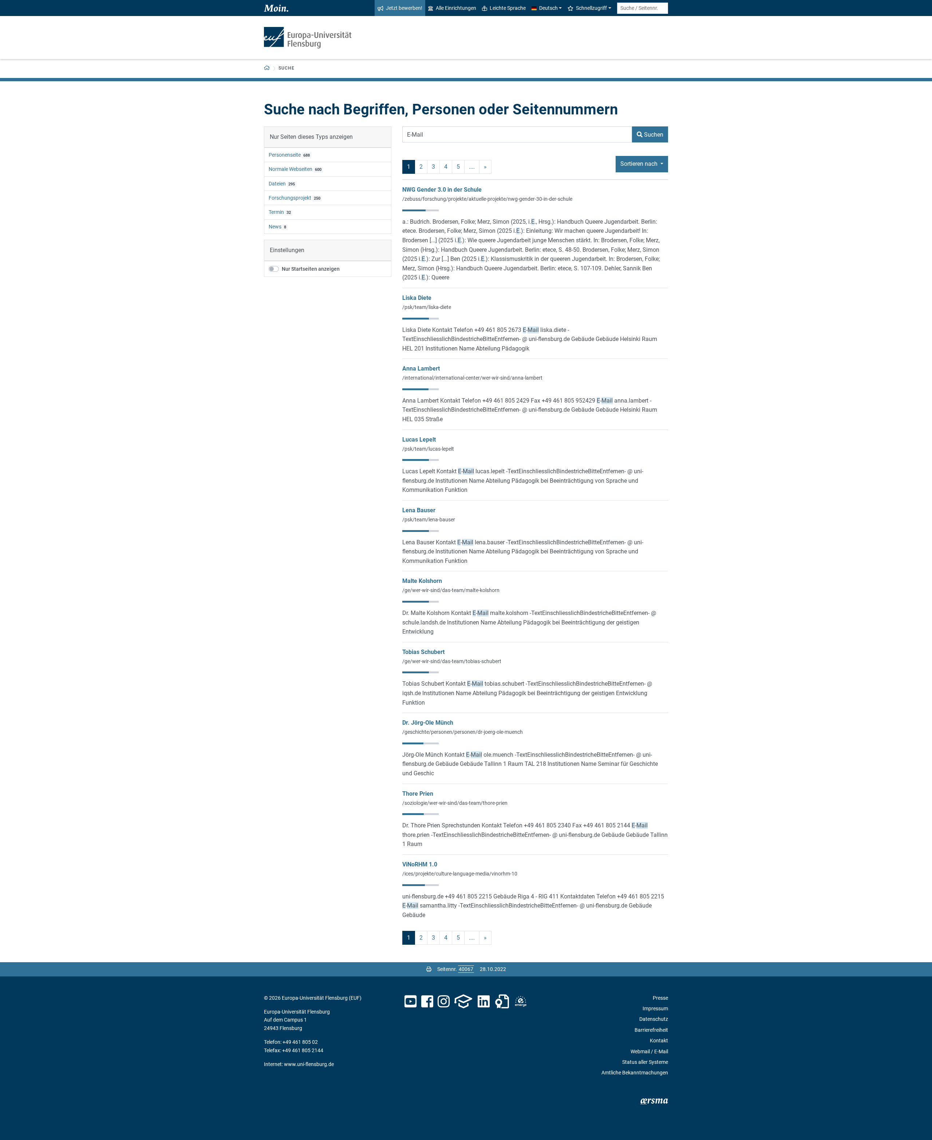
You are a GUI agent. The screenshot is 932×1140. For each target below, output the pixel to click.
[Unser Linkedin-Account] (484, 1001)
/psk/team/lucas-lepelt (428, 449)
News (275, 227)
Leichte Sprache (508, 8)
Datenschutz (653, 1019)
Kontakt (659, 1040)
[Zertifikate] (502, 1001)
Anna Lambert (421, 368)
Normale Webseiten (290, 169)
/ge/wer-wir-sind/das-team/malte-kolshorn (450, 590)
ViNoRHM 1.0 (419, 864)
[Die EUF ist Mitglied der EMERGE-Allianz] (521, 1001)
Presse (660, 998)
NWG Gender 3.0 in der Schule (442, 189)
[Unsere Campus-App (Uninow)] (463, 1001)
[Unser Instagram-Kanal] (444, 1001)
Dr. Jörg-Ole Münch (427, 722)
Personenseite (285, 155)
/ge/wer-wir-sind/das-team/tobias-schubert (451, 661)
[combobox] (642, 8)
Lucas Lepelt (419, 439)
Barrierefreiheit (651, 1030)
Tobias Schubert (423, 652)
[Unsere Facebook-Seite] (427, 1001)
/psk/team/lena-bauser (428, 519)
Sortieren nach (639, 163)
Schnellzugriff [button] (591, 8)
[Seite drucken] (428, 969)
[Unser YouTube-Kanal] (410, 1001)
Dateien (277, 184)
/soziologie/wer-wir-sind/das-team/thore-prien (455, 803)
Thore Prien (417, 793)
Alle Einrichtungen (456, 8)
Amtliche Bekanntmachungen (634, 1073)
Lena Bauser (418, 510)
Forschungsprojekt (290, 198)
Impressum (655, 1008)
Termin (276, 212)
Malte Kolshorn (422, 580)
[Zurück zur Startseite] (307, 37)
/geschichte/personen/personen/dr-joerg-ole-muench (462, 732)
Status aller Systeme (645, 1062)
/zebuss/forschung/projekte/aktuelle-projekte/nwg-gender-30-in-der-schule (487, 199)
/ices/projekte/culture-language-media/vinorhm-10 (459, 874)
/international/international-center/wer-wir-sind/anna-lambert (472, 378)
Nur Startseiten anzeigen (311, 269)
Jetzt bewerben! (404, 8)
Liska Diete (416, 297)
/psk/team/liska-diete (426, 307)
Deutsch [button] (548, 8)
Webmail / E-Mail (649, 1051)
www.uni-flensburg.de (309, 1064)
